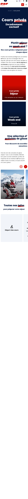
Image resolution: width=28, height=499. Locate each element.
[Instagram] (26, 1)
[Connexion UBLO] (1, 498)
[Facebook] (23, 1)
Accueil (10, 10)
